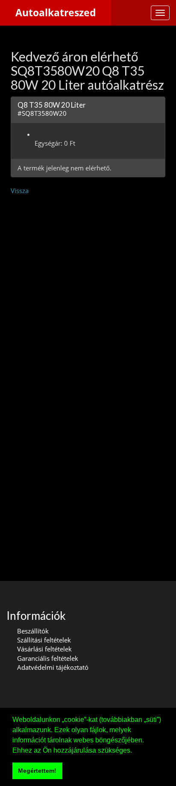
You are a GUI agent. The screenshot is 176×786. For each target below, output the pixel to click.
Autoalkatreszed (55, 12)
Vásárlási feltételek (44, 649)
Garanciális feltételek (47, 658)
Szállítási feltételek (44, 640)
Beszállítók (33, 631)
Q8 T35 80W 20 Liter (52, 104)
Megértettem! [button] (37, 770)
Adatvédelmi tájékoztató (52, 667)
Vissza (20, 190)
